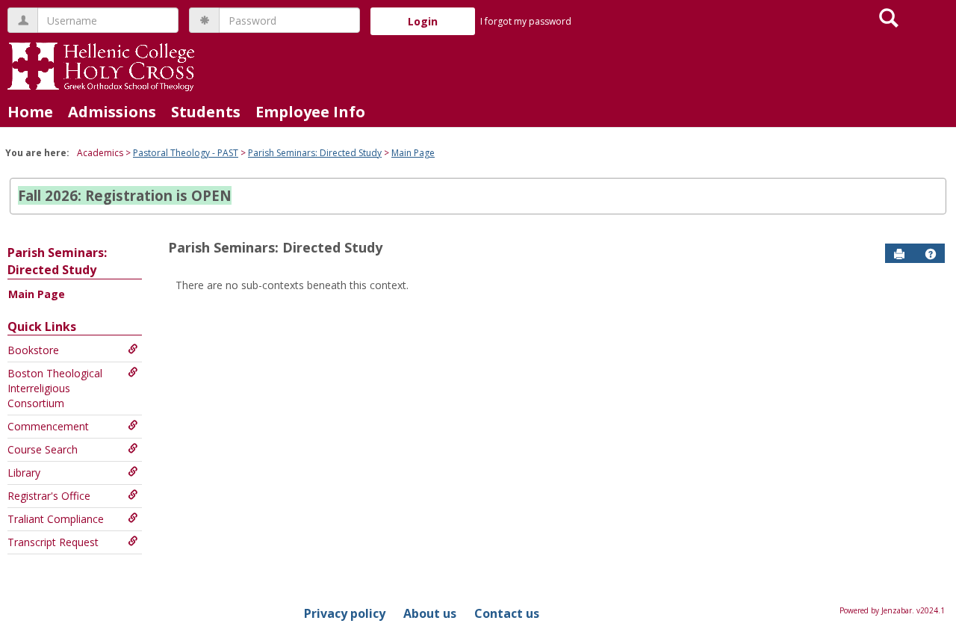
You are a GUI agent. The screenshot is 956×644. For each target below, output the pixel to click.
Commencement (48, 426)
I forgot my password (525, 21)
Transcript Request (53, 542)
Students (205, 112)
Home (30, 112)
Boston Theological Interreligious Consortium (54, 388)
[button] (930, 254)
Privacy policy (344, 613)
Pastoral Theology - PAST (185, 152)
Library (23, 472)
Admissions (112, 112)
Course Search (42, 449)
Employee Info (310, 112)
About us (429, 613)
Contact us (506, 613)
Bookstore (33, 350)
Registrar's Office (48, 496)
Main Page (413, 152)
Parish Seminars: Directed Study (315, 152)
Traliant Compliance (55, 519)
